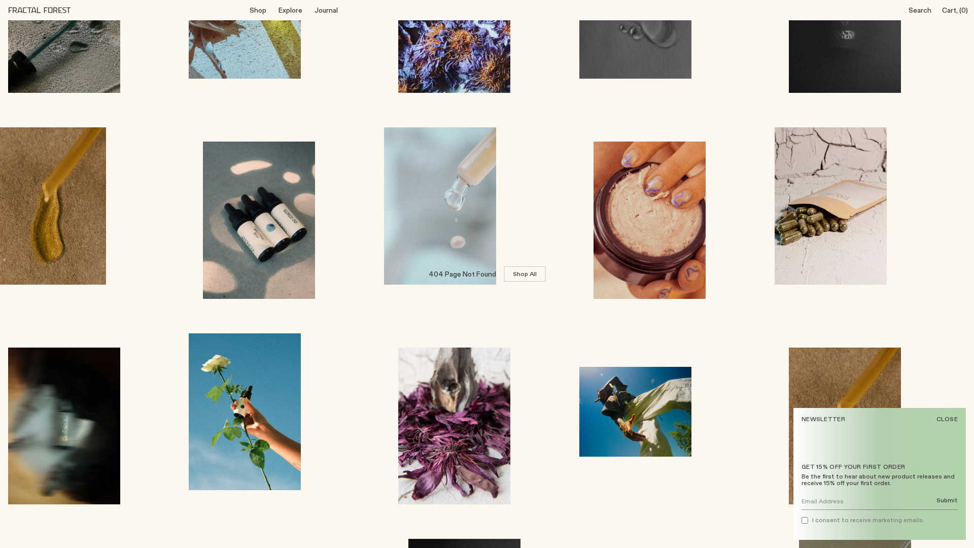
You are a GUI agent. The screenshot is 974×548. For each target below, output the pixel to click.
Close (947, 419)
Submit (947, 500)
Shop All (525, 274)
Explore (290, 10)
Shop (258, 10)
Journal (326, 10)
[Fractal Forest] (47, 10)
